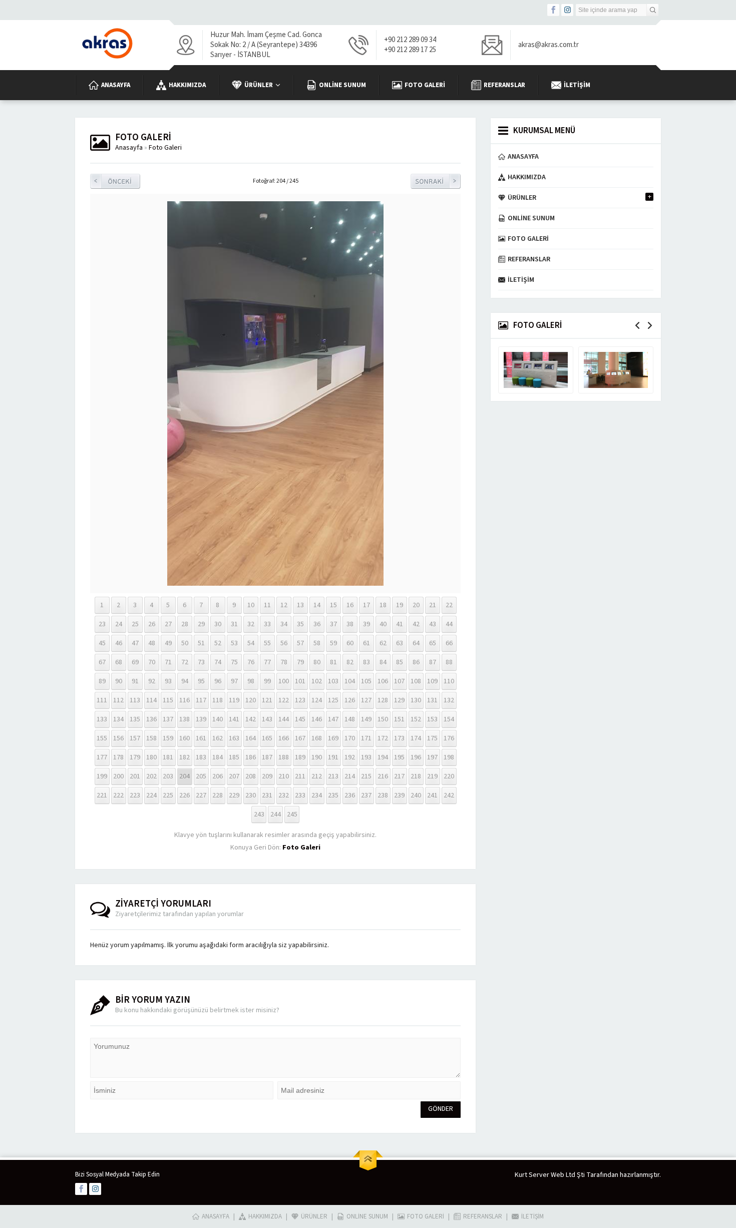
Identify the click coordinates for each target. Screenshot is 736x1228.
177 (102, 757)
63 (399, 643)
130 (416, 700)
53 (234, 643)
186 (250, 757)
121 (267, 700)
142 (250, 719)
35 (300, 624)
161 (201, 738)
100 (283, 681)
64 (416, 643)
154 (449, 719)
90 (118, 681)
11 (267, 605)
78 (283, 662)
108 (416, 681)
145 (300, 719)
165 (267, 738)
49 (168, 643)
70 (151, 662)
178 (118, 757)
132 (449, 700)
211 (300, 776)
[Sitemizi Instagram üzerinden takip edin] (567, 10)
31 (234, 624)
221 (102, 795)
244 (275, 814)
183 (201, 757)
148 (349, 719)
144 (283, 719)
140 (217, 719)
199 (102, 776)
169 (333, 738)
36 (316, 624)
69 (135, 662)
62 (383, 643)
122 (283, 700)
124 (316, 700)
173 (399, 738)
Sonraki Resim (436, 181)
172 (383, 738)
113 (135, 700)
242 (449, 795)
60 (349, 643)
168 (316, 738)
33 (267, 624)
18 (383, 605)
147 (333, 719)
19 (399, 605)
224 (151, 795)
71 (168, 662)
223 (135, 795)
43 (432, 624)
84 (383, 662)
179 (135, 757)
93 (168, 681)
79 (300, 662)
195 (399, 757)
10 (250, 605)
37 (333, 624)
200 (118, 776)
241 (432, 795)
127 (366, 700)
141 (234, 719)
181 (168, 757)
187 (267, 757)
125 (333, 700)
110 (449, 681)
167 (300, 738)
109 (432, 681)
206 (217, 776)
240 (416, 795)
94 (184, 681)
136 (151, 719)
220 (449, 776)
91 (135, 681)
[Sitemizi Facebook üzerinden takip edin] (553, 10)
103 (333, 681)
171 (366, 738)
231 (267, 795)
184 (217, 757)
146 (316, 719)
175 (432, 738)
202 (151, 776)
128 (383, 700)
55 (267, 643)
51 (201, 643)
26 (151, 624)
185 (234, 757)
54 (250, 643)
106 (383, 681)
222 (118, 795)
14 (316, 605)
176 (449, 738)
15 (333, 605)
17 (366, 605)
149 (366, 719)
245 (292, 814)
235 (333, 795)
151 (399, 719)
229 (234, 795)
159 (168, 738)
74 (217, 662)
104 (349, 681)
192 (349, 757)
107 (399, 681)
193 (366, 757)
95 (201, 681)
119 (234, 700)
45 (102, 643)
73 (201, 662)
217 (399, 776)
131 (432, 700)
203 (168, 776)
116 (184, 700)
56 (283, 643)
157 (135, 738)
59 (333, 643)
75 (234, 662)
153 (432, 719)
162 (217, 738)
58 (316, 643)
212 (316, 776)
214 (349, 776)
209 (267, 776)
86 (416, 662)
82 (349, 662)
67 (102, 662)
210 (283, 776)
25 (135, 624)
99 (267, 681)
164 (250, 738)
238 (383, 795)
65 (432, 643)
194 (383, 757)
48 (151, 643)
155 (102, 738)
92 (151, 681)
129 (399, 700)
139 (201, 719)
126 (349, 700)
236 (349, 795)
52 (217, 643)
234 (316, 795)
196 (416, 757)
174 (416, 738)
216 (383, 776)
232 (283, 795)
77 (267, 662)
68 (118, 662)
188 (283, 757)
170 (349, 738)
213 (333, 776)
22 (449, 605)
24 (118, 624)
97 (234, 681)
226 (184, 795)
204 (184, 776)
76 (250, 662)
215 (366, 776)
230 (250, 795)
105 (366, 681)
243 (259, 814)
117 (201, 700)
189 (300, 757)
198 (449, 757)
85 (399, 662)
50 (184, 643)
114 (151, 700)
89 (102, 681)
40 (383, 624)
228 (217, 795)
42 (416, 624)
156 (118, 738)
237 (366, 795)
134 (118, 719)
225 (168, 795)
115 (168, 700)
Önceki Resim (115, 181)
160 (184, 738)
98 (250, 681)
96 (217, 681)
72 (184, 662)
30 (217, 624)
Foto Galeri (165, 148)
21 (432, 605)
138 (184, 719)
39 (366, 624)
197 (432, 757)
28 (184, 624)
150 (383, 719)
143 (267, 719)
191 (333, 757)
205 (201, 776)
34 (283, 624)
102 (316, 681)
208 (250, 776)
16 (349, 605)
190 (316, 757)
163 (234, 738)
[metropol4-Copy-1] (275, 581)
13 (300, 605)
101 (300, 681)
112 (118, 700)
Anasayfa (129, 148)
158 (151, 738)
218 (416, 776)
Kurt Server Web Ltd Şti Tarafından (566, 1175)
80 (316, 662)
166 (283, 738)
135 (135, 719)
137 (168, 719)
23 (102, 624)
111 (102, 700)
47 (135, 643)
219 (432, 776)
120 (250, 700)
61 (366, 643)
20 (416, 605)
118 (217, 700)
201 (135, 776)
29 (201, 624)
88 (449, 662)
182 (184, 757)
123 (300, 700)
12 (283, 605)
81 (333, 662)
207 (234, 776)
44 (449, 624)
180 (151, 757)
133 (102, 719)
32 (250, 624)
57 (300, 643)
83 (366, 662)
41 (399, 624)
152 (416, 719)
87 (432, 662)
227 (201, 795)
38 (349, 624)
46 (118, 643)
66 (449, 643)
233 (300, 795)
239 (399, 795)
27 (168, 624)
